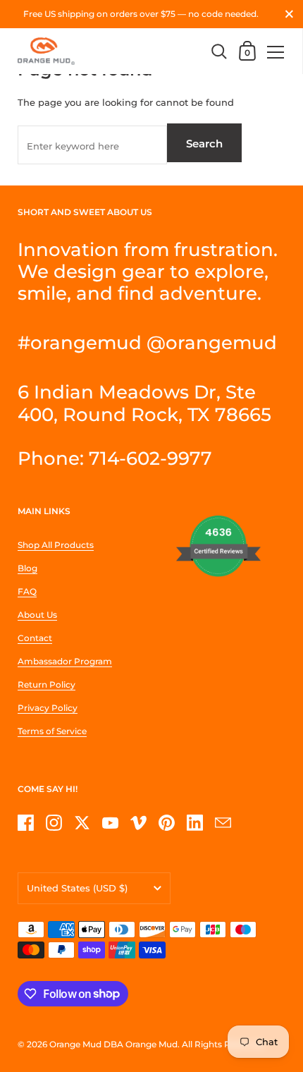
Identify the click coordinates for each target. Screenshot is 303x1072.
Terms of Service (52, 731)
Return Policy (46, 684)
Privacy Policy (48, 707)
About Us (37, 614)
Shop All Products (56, 545)
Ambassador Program (65, 661)
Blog (27, 568)
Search (204, 143)
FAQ (27, 591)
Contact (35, 638)
